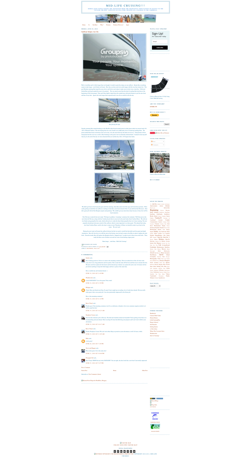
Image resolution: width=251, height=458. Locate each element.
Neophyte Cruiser (90, 315)
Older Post (145, 370)
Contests (160, 222)
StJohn (168, 268)
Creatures (152, 224)
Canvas (151, 218)
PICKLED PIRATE (155, 431)
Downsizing (153, 229)
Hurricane (152, 241)
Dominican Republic (154, 227)
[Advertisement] (156, 381)
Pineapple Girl (89, 358)
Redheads (152, 264)
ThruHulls (152, 274)
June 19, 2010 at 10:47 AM (95, 324)
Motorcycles (167, 251)
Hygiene (157, 241)
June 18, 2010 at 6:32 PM (95, 299)
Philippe (88, 287)
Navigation (167, 253)
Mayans (159, 249)
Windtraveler (89, 278)
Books (151, 216)
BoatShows (167, 214)
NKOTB (161, 255)
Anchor (162, 204)
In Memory (162, 241)
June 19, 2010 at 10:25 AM (95, 310)
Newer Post (84, 370)
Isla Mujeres (157, 243)
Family (156, 231)
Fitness (155, 233)
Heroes (156, 239)
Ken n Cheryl (89, 303)
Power (154, 260)
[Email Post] (107, 246)
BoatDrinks (167, 212)
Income (168, 241)
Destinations (157, 225)
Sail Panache (153, 324)
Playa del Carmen (165, 258)
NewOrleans (153, 255)
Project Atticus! (154, 322)
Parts (163, 256)
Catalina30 (158, 218)
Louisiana (153, 247)
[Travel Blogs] (154, 401)
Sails (162, 266)
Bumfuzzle (153, 313)
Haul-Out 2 (166, 237)
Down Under (167, 227)
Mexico (164, 249)
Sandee (88, 258)
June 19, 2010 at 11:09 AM (95, 334)
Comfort (167, 220)
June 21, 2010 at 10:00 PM (95, 353)
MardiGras (167, 247)
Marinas (151, 249)
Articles (161, 206)
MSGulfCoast (153, 253)
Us (89, 25)
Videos (168, 274)
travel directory (153, 406)
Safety (154, 266)
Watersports (161, 276)
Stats (164, 268)
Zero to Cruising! (154, 336)
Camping (164, 216)
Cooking (164, 222)
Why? (101, 25)
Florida (160, 233)
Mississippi (152, 251)
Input (127, 25)
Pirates (159, 258)
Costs (168, 222)
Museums (159, 253)
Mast (155, 249)
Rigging (160, 264)
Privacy (158, 260)
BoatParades (159, 214)
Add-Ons (154, 204)
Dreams (159, 229)
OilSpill (168, 255)
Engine (151, 231)
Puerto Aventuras (154, 262)
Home (83, 25)
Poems (151, 260)
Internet (152, 243)
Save (153, 133)
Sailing (159, 266)
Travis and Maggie (91, 348)
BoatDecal (162, 212)
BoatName (152, 214)
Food (164, 233)
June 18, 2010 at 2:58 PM (95, 283)
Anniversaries (153, 206)
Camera (159, 216)
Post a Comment (85, 367)
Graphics (155, 237)
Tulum (163, 274)
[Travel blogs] (152, 399)
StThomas (161, 270)
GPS (151, 237)
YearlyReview (161, 278)
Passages (168, 256)
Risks (164, 264)
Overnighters (153, 256)
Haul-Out (97, 248)
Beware (162, 210)
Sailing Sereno (154, 327)
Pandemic (159, 256)
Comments (155, 145)
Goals (168, 235)
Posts (153, 141)
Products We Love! (118, 25)
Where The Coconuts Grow (157, 331)
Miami (168, 249)
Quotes (168, 262)
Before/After (167, 208)
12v (150, 204)
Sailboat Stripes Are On (89, 31)
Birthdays (156, 212)
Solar (151, 268)
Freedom (168, 233)
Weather (168, 276)
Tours (160, 274)
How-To (168, 239)
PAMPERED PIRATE (155, 422)
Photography (153, 258)
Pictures (108, 25)
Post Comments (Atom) (95, 374)
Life (160, 245)
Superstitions (167, 270)
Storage (151, 270)
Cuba (165, 224)
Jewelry (163, 243)
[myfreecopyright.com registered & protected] (113, 454)
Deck (168, 224)
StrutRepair (156, 270)
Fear (160, 231)
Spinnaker (155, 268)
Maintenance (160, 247)
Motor (159, 251)
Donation (162, 227)
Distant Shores (154, 318)
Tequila (165, 272)
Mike (87, 338)
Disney (168, 225)
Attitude (167, 206)
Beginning (90, 248)
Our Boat (95, 25)
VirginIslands (153, 276)
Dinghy (163, 225)
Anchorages (167, 204)
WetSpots (152, 278)
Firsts (168, 231)
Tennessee (161, 272)
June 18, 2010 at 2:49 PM (95, 273)
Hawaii (151, 239)
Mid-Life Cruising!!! (125, 5)
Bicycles (168, 210)
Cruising (161, 224)
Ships (165, 266)
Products (162, 260)
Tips (156, 274)
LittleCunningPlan (155, 320)
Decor (151, 225)
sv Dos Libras (153, 329)
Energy (168, 229)
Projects (167, 260)
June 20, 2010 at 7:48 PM (95, 344)
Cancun (168, 216)
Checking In (166, 218)
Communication (153, 222)
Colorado (160, 220)
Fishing (151, 233)
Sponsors (160, 268)
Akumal (159, 204)
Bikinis (151, 212)
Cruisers (157, 224)
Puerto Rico (162, 262)
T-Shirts (151, 272)
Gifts (164, 235)
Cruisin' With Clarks (155, 315)
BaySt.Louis (152, 208)
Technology (156, 272)
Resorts (156, 264)
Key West (155, 245)
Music (162, 253)
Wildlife (156, 278)
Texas (168, 272)
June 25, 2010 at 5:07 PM (95, 363)
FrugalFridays (158, 235)
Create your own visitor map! (125, 445)
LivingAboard (166, 245)
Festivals (163, 231)
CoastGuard (153, 220)
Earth (164, 229)
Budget (155, 216)
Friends (152, 235)
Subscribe (160, 48)
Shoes (168, 266)
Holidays (161, 239)
